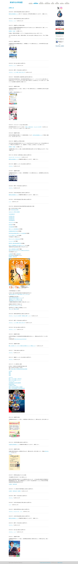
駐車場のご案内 (24, 315)
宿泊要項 (10, 256)
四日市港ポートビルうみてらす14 (16, 300)
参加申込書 (18, 253)
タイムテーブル (11, 157)
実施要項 (10, 31)
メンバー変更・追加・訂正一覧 (19, 72)
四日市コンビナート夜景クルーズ (15, 299)
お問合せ (66, 2)
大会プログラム (11, 222)
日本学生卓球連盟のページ (37, 135)
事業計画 (41, 2)
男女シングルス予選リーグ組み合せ (15, 378)
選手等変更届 (11, 255)
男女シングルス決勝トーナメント (15, 380)
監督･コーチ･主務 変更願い (14, 229)
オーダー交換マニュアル (13, 235)
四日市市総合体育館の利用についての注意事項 (17, 233)
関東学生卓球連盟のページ (13, 13)
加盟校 (57, 2)
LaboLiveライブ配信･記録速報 (14, 211)
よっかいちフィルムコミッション (15, 305)
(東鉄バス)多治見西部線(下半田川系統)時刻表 (17, 388)
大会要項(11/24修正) (12, 385)
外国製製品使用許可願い (13, 231)
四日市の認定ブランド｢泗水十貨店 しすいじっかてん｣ (19, 294)
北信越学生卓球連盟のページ (14, 444)
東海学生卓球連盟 (16, 2)
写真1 (10, 372)
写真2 (10, 373)
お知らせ (35, 2)
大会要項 (10, 253)
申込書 (14, 31)
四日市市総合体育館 (14, 209)
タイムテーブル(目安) (17, 315)
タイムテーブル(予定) (37, 126)
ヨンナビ (11, 309)
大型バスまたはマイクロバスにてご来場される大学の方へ (19, 250)
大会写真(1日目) (11, 216)
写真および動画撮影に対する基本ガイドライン (17, 245)
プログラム (11, 20)
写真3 (10, 375)
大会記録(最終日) (12, 214)
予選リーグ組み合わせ (29, 126)
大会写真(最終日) (12, 220)
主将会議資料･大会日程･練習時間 (15, 382)
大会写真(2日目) (11, 217)
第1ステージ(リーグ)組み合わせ (14, 239)
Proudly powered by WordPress (45, 562)
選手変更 (10, 224)
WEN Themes (60, 562)
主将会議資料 (11, 226)
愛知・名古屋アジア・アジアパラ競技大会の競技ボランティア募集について (22, 345)
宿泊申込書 (15, 256)
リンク (62, 2)
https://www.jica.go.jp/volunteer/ (20, 339)
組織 (52, 2)
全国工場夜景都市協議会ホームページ (16, 297)
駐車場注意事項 (11, 384)
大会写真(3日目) (11, 218)
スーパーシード (18, 157)
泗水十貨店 (16, 309)
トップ (31, 2)
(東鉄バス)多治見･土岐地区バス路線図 (15, 386)
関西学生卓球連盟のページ (13, 159)
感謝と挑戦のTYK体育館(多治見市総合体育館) (19, 368)
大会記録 (46, 2)
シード (15, 20)
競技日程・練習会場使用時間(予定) (15, 243)
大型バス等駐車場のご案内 (13, 249)
